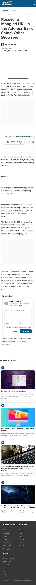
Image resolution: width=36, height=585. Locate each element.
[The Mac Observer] (6, 3)
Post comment (26, 331)
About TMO (7, 546)
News (21, 530)
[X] (28, 142)
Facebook (6, 533)
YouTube (6, 536)
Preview (15, 331)
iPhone (21, 539)
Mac (20, 536)
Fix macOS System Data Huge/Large (13, 391)
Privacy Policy (7, 549)
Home (6, 10)
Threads (6, 539)
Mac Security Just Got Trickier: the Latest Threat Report (17, 430)
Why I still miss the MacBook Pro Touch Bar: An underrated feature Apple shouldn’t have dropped (17, 468)
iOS (4, 568)
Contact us (6, 542)
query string (23, 89)
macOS (14, 10)
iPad (20, 542)
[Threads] (33, 142)
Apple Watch (7, 562)
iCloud (5, 574)
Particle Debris (20, 95)
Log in (20, 305)
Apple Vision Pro (8, 558)
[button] (28, 3)
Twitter (5, 530)
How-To (21, 533)
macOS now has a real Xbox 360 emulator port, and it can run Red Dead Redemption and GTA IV (18, 507)
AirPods (21, 546)
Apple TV (6, 565)
